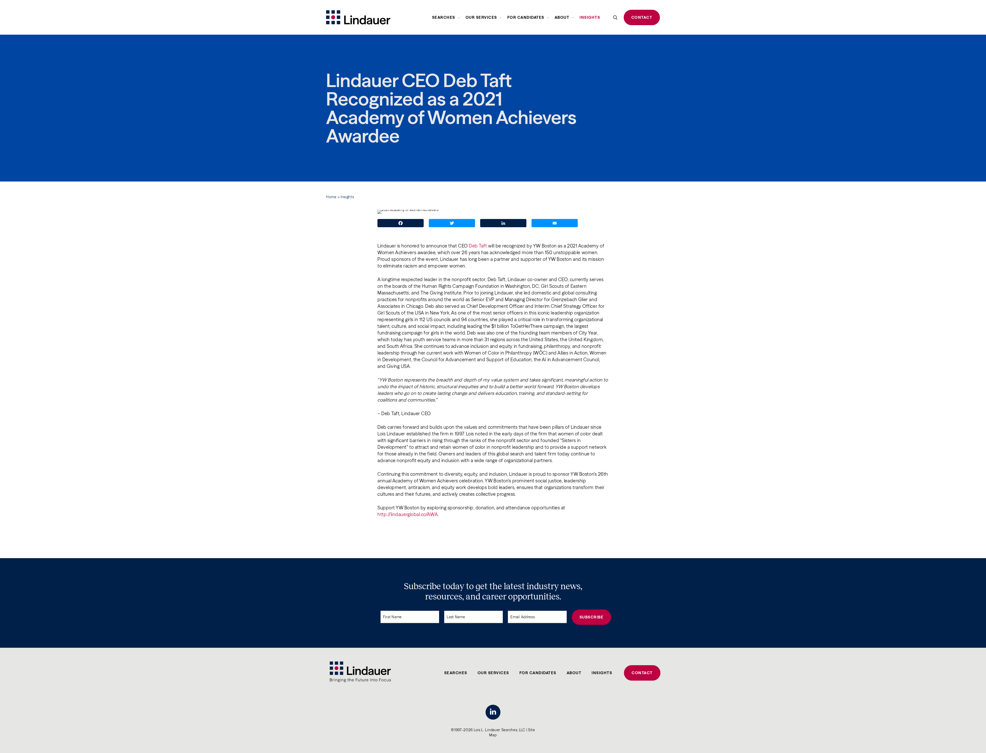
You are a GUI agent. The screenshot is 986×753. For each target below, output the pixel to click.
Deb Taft (478, 246)
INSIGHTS (602, 672)
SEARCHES (455, 672)
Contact (641, 17)
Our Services (493, 672)
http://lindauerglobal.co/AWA (407, 514)
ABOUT (574, 672)
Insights (347, 197)
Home (331, 197)
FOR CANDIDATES (537, 672)
